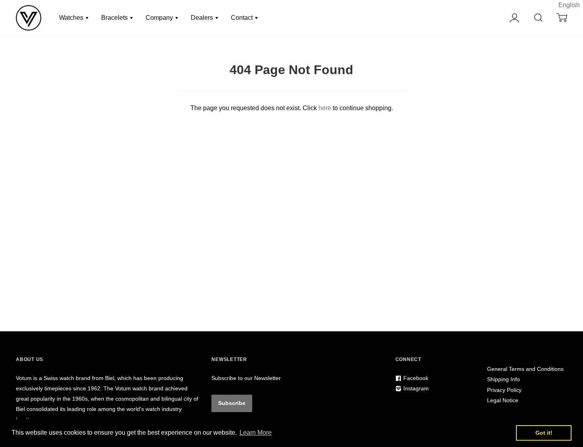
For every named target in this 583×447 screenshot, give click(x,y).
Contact (242, 17)
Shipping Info (503, 379)
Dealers (203, 17)
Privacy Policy (504, 390)
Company (160, 17)
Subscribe (231, 403)
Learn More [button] (256, 432)
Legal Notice (502, 400)
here (324, 108)
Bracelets (115, 17)
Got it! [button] (543, 433)
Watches (72, 17)
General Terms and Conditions (525, 369)
